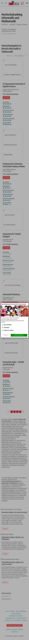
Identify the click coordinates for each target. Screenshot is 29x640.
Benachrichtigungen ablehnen (6, 335)
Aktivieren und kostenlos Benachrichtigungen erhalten (19, 335)
